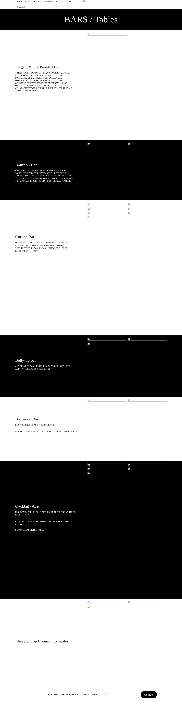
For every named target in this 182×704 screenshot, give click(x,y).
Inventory (49, 2)
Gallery (21, 7)
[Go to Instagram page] (104, 694)
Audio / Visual (67, 2)
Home (19, 2)
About (28, 2)
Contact (37, 2)
